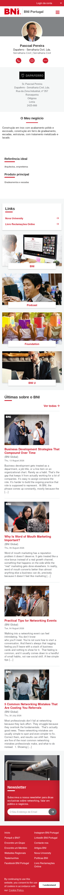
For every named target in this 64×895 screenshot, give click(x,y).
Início (7, 832)
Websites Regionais (15, 853)
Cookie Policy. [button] (16, 890)
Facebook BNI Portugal (16, 863)
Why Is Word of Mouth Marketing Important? (27, 538)
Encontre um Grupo (14, 842)
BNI (32, 266)
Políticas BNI (41, 858)
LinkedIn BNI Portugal (45, 837)
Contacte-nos (41, 842)
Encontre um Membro (15, 848)
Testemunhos (11, 858)
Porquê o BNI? (12, 837)
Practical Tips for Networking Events (30, 620)
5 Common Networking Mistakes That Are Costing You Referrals (31, 705)
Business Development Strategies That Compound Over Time (32, 450)
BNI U (32, 383)
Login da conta (44, 3)
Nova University (14, 218)
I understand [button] (49, 885)
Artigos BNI (40, 848)
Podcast (32, 305)
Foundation (32, 344)
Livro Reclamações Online (20, 224)
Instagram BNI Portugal (46, 832)
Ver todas (50, 406)
